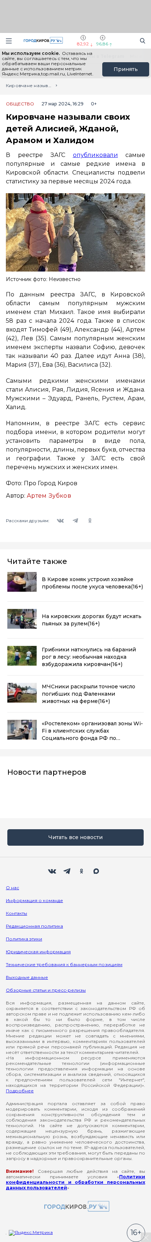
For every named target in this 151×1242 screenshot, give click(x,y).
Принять (126, 69)
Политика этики (24, 939)
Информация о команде (34, 900)
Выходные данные (27, 977)
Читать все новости (75, 837)
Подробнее (20, 1090)
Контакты (16, 913)
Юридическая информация (38, 951)
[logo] (75, 1207)
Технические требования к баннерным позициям (64, 964)
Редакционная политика (34, 926)
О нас (12, 887)
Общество (20, 103)
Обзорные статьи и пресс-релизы (46, 990)
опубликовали (95, 154)
